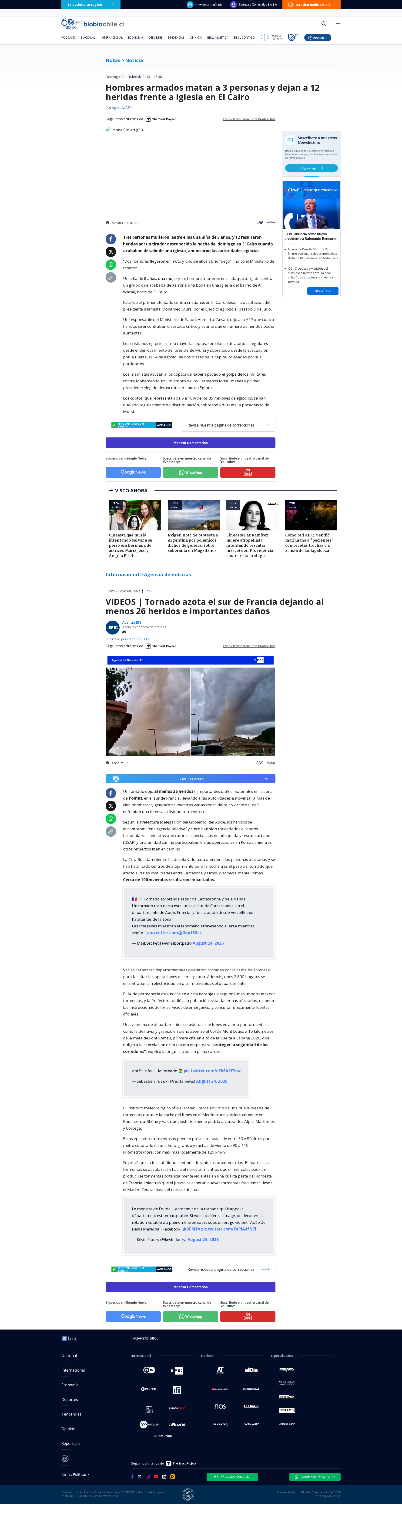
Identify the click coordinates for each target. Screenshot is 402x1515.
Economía (135, 38)
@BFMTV (191, 1229)
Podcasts (68, 38)
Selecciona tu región (84, 4)
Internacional (112, 38)
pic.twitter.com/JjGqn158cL (174, 932)
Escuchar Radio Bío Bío (313, 5)
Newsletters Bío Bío (209, 5)
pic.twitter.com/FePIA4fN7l (228, 1229)
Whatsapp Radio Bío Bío (318, 1477)
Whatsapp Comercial (235, 1476)
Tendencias (176, 38)
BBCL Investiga (217, 38)
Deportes (155, 38)
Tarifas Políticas (74, 1474)
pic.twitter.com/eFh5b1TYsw (212, 1070)
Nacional (88, 38)
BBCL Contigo (244, 38)
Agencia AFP (122, 108)
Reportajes (70, 1443)
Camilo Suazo (138, 639)
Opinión (196, 38)
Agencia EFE (131, 622)
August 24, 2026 (208, 943)
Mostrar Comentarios (191, 443)
